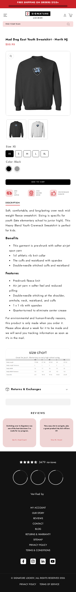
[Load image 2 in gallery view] (38, 129)
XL (44, 152)
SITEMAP (38, 539)
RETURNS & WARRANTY (38, 534)
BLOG (38, 529)
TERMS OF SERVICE (49, 584)
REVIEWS (38, 518)
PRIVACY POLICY (38, 545)
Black (9, 169)
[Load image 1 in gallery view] (16, 129)
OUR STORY (38, 513)
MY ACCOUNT (38, 507)
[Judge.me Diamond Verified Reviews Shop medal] (20, 477)
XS (9, 152)
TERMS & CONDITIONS (38, 550)
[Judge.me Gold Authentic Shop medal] (55, 477)
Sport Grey (17, 169)
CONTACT (38, 523)
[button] (38, 24)
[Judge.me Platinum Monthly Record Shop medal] (38, 477)
